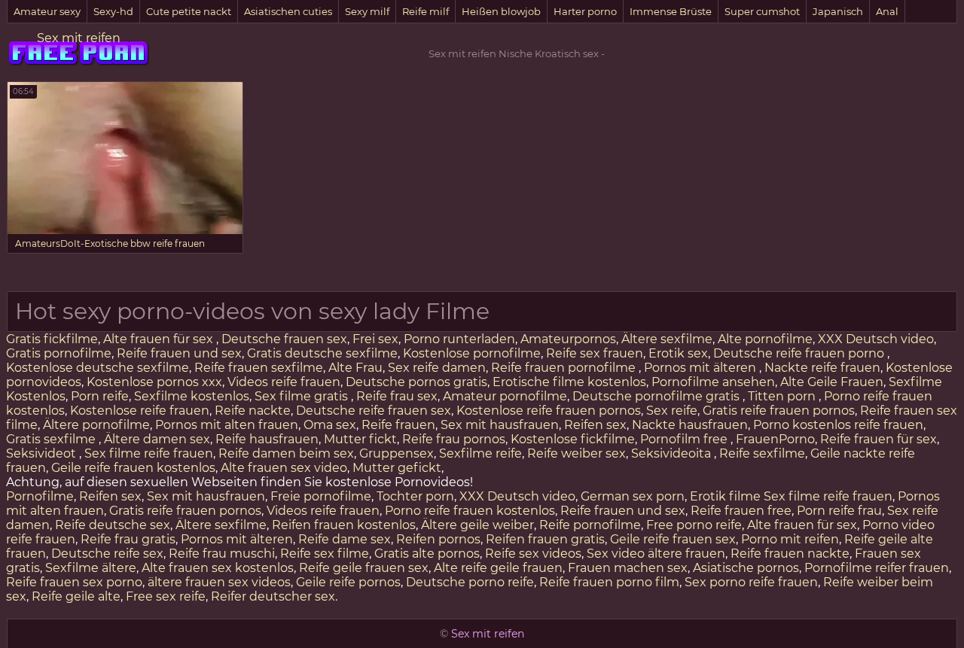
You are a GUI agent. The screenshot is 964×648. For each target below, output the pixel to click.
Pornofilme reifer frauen (876, 568)
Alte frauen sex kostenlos (218, 568)
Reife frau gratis (128, 539)
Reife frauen (398, 425)
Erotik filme (725, 496)
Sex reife (671, 410)
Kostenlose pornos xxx (154, 382)
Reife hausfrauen (267, 439)
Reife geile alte (76, 596)
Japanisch (838, 11)
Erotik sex (678, 353)
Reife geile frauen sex (364, 568)
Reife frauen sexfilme (258, 368)
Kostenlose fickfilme (573, 439)
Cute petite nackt (188, 11)
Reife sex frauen (594, 353)
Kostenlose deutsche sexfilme (97, 368)
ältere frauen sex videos (219, 582)
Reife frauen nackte (790, 553)
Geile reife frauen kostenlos (133, 468)
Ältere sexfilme (666, 339)
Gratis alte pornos (427, 553)
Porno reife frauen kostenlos (470, 510)
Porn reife (100, 396)
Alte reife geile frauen (498, 568)
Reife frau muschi (222, 553)
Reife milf (425, 11)
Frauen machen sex (628, 568)
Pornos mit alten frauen (226, 425)
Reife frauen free (741, 510)
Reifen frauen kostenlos (344, 525)
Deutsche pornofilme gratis (657, 396)
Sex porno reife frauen (751, 582)
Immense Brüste (671, 11)
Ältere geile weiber (477, 525)
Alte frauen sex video (284, 468)
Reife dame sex (344, 539)
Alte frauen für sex (159, 339)
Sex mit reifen (78, 38)
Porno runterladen (459, 339)
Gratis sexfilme (52, 439)
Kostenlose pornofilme (472, 353)
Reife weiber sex (576, 453)
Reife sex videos (533, 553)
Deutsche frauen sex (284, 339)
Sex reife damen (437, 368)
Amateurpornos (568, 339)
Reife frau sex (397, 396)
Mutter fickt (360, 439)
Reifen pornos (438, 539)
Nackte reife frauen (822, 368)
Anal (887, 11)
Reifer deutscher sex (273, 596)
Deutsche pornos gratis (416, 382)
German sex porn (633, 496)
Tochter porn (415, 496)
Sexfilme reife (480, 453)
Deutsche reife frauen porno (800, 353)
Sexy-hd (113, 11)
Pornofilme (40, 496)
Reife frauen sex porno (74, 582)
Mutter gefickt (396, 468)
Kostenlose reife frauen (139, 410)
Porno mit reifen (790, 539)
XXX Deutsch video (876, 339)
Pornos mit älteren (701, 368)
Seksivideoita (672, 453)
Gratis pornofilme (58, 353)
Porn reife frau (839, 510)
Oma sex (330, 425)
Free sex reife (166, 596)
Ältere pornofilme (96, 425)
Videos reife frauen (283, 382)
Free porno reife (694, 525)
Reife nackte (253, 410)
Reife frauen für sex (878, 439)
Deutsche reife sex (107, 553)
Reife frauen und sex (179, 353)
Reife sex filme (324, 553)
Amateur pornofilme (505, 396)
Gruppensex (396, 453)
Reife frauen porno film (609, 582)
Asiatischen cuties (288, 11)
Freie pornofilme (320, 496)
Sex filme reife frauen (148, 453)
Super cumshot (762, 11)
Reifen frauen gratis (545, 539)
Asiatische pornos (746, 568)
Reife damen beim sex (286, 453)
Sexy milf (367, 11)
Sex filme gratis (303, 396)
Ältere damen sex (157, 439)
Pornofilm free (685, 439)
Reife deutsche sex (112, 525)
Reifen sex (595, 425)
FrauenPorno (775, 439)
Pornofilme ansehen (713, 382)
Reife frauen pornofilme (565, 368)
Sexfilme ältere (90, 568)
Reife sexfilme (762, 453)
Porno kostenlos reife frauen (838, 425)
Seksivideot (42, 453)
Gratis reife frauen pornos (779, 410)
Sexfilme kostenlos (191, 396)
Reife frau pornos (453, 439)
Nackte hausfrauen (690, 425)
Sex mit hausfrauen (500, 425)
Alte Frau (355, 368)
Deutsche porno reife (470, 582)
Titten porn (783, 396)
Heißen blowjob (501, 11)
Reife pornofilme (590, 525)
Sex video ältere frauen (656, 553)
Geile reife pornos (348, 582)
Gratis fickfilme (52, 339)
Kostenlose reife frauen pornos (548, 410)
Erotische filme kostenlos (569, 382)
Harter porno (585, 11)
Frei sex (375, 339)
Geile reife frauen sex (673, 539)
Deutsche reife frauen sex (373, 410)
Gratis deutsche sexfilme (322, 353)
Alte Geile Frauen (831, 382)
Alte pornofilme (765, 339)
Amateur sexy (47, 11)
